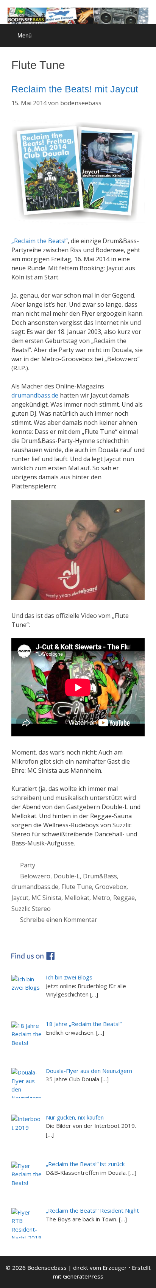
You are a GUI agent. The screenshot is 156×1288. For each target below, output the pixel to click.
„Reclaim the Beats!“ (39, 241)
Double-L (66, 876)
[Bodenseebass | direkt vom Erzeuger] (78, 15)
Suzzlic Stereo (31, 908)
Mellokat (76, 897)
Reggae (124, 897)
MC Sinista (46, 897)
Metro (101, 897)
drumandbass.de (34, 395)
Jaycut (19, 897)
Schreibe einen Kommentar (58, 919)
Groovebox (110, 887)
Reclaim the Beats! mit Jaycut (74, 89)
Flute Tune (76, 887)
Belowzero (35, 876)
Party (27, 865)
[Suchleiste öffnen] (145, 31)
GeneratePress (83, 1276)
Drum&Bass (100, 876)
